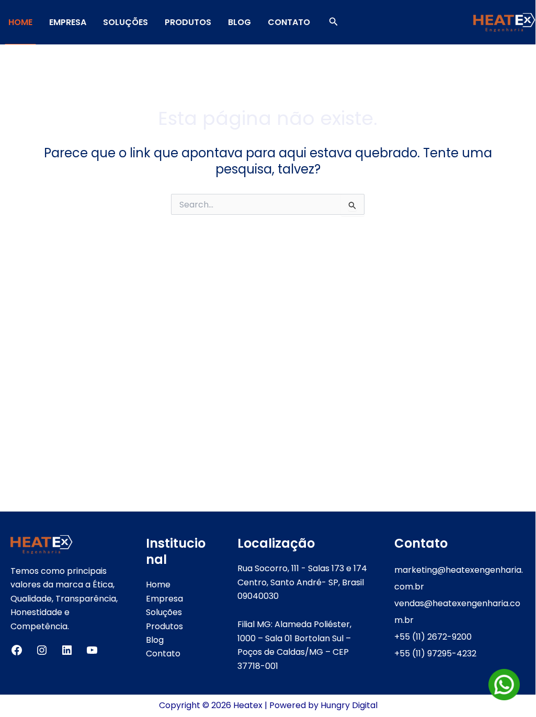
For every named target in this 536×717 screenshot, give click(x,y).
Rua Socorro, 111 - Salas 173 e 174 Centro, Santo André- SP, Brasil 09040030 (302, 582)
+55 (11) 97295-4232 (435, 653)
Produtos (188, 22)
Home (20, 22)
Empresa (67, 22)
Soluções (125, 22)
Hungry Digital (349, 705)
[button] (333, 22)
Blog (239, 22)
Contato (289, 22)
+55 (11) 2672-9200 (433, 637)
